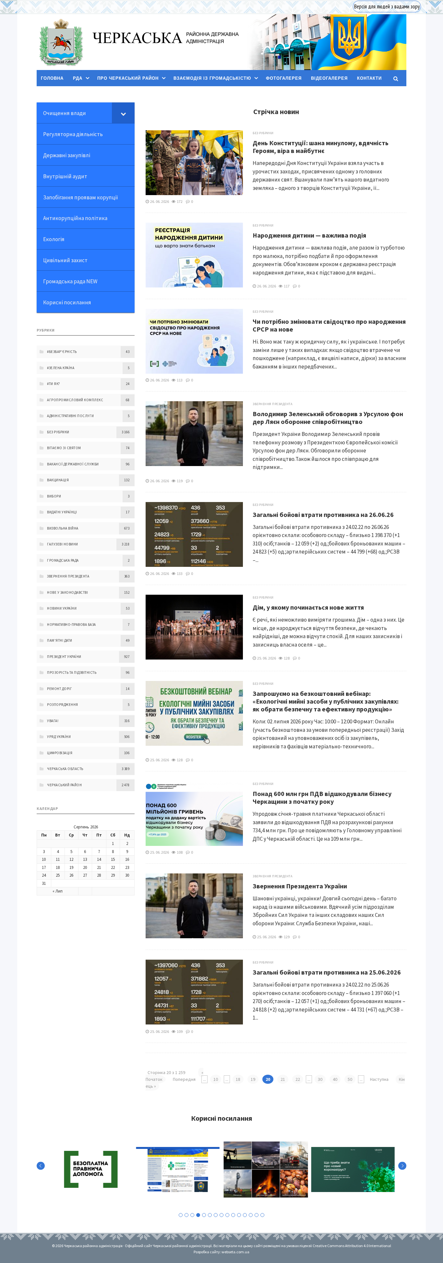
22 (297, 1079)
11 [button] (239, 1215)
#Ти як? (53, 383)
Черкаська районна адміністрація (61, 42)
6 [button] (210, 1215)
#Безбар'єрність (62, 351)
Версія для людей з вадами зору (387, 6)
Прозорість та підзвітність (71, 672)
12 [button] (245, 1215)
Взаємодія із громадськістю (212, 78)
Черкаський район (64, 785)
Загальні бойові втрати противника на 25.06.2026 (327, 972)
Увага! (52, 721)
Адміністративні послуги (70, 416)
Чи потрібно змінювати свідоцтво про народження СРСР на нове (329, 325)
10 (215, 1079)
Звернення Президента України (300, 886)
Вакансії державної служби (73, 464)
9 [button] (227, 1215)
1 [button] (181, 1215)
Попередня (184, 1079)
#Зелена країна (60, 368)
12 (71, 859)
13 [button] (251, 1215)
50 (350, 1079)
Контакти (369, 78)
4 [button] (198, 1215)
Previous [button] (41, 1166)
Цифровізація (59, 753)
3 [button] (192, 1215)
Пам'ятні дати (59, 640)
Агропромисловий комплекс (75, 400)
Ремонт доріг (59, 688)
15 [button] (262, 1215)
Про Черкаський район (128, 78)
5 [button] (204, 1215)
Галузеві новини (62, 544)
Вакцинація (58, 480)
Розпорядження (62, 704)
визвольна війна (62, 528)
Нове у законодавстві (67, 592)
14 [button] (256, 1215)
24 (44, 875)
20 (85, 867)
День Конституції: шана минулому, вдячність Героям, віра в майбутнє (321, 147)
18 (238, 1079)
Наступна (379, 1079)
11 (58, 859)
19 (253, 1079)
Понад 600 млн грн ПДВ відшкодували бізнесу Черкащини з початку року (322, 797)
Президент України (64, 656)
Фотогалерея (284, 78)
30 (320, 1079)
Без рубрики (263, 133)
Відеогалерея (329, 78)
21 (283, 1079)
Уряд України (59, 736)
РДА (77, 78)
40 (335, 1079)
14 (99, 859)
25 (58, 875)
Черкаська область (65, 768)
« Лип (58, 891)
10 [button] (233, 1215)
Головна (52, 78)
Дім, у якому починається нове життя (308, 607)
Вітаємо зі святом (64, 448)
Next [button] (402, 1166)
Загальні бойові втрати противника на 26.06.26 (323, 514)
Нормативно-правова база (71, 624)
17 (44, 867)
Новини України (62, 608)
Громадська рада (63, 560)
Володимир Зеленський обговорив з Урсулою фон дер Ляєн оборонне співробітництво (328, 418)
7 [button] (216, 1215)
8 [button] (221, 1215)
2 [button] (186, 1215)
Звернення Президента (272, 404)
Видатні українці (62, 512)
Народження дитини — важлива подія (309, 235)
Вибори (54, 496)
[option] (90, 1169)
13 (85, 859)
